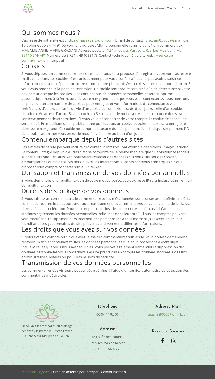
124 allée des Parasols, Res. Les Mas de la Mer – (147, 50)
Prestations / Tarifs (161, 8)
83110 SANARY (33, 55)
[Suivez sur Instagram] (173, 341)
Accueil (137, 8)
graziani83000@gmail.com (168, 40)
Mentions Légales (35, 372)
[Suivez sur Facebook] (162, 341)
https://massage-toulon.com (90, 40)
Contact (188, 8)
